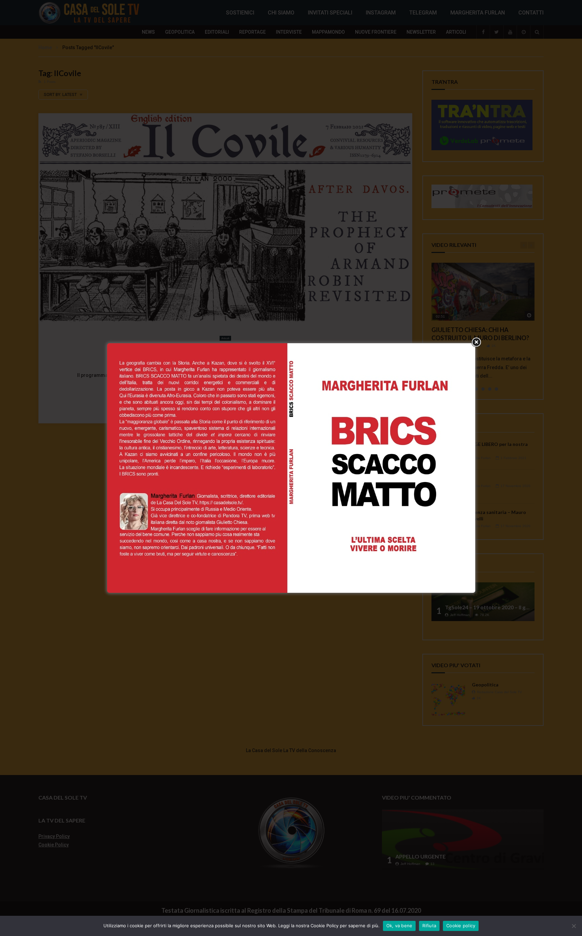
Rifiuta (429, 925)
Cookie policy (460, 925)
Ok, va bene (399, 925)
